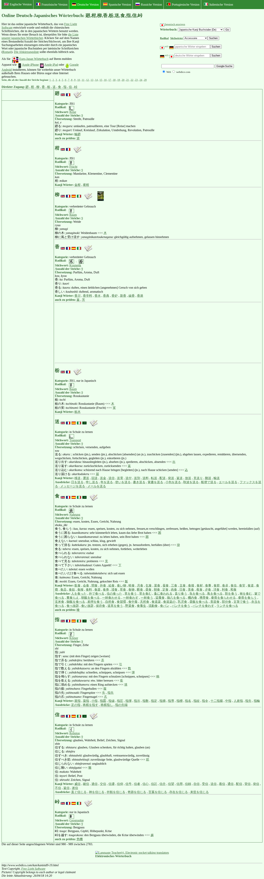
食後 (191, 585)
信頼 (188, 783)
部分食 (226, 601)
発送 (171, 478)
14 (96, 79)
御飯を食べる (75, 601)
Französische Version (54, 4)
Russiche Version (151, 4)
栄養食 (160, 597)
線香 (132, 295)
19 (118, 79)
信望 (171, 783)
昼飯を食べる (198, 601)
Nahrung (74, 514)
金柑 (77, 184)
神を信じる (96, 792)
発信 (256, 783)
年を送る (106, 482)
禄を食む (246, 593)
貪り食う (181, 593)
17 (109, 79)
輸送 (217, 478)
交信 (103, 783)
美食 (191, 589)
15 (101, 79)
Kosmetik (75, 265)
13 (92, 79)
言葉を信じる (157, 792)
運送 (86, 478)
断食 (140, 589)
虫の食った (114, 593)
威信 (77, 783)
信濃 (111, 783)
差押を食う (95, 601)
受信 (205, 783)
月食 (140, 585)
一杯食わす (130, 597)
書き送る (139, 482)
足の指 (75, 704)
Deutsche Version (88, 4)
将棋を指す (90, 704)
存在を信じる (178, 792)
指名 (188, 700)
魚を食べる (197, 593)
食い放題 (87, 605)
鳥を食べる (215, 593)
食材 (200, 585)
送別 (137, 478)
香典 (106, 295)
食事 (208, 585)
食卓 (225, 585)
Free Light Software (33, 868)
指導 (171, 700)
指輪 (257, 700)
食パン (164, 605)
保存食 (100, 605)
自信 (196, 783)
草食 (123, 589)
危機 (80, 839)
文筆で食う (241, 601)
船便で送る (208, 482)
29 (145, 79)
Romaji (7, 52)
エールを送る (228, 482)
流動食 (153, 605)
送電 (120, 478)
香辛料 (87, 295)
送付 (128, 478)
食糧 (80, 589)
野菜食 (130, 605)
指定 (154, 700)
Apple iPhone (30, 64)
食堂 (242, 585)
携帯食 (204, 597)
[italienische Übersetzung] (79, 194)
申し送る (92, 482)
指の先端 (121, 704)
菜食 (157, 585)
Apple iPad (51, 64)
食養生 (141, 605)
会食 (86, 585)
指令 (205, 700)
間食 (94, 585)
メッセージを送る (72, 486)
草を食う (130, 593)
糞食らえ (72, 597)
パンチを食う (181, 605)
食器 (97, 589)
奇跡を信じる (137, 792)
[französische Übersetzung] (68, 93)
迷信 (75, 788)
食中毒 (133, 601)
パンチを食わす (203, 605)
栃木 (77, 411)
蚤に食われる (163, 593)
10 (78, 79)
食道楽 (156, 601)
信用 (179, 783)
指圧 (120, 700)
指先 (110, 692)
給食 (111, 585)
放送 (188, 478)
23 (136, 79)
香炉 (115, 295)
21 (127, 79)
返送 (179, 478)
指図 (103, 700)
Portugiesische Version (185, 4)
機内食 (192, 597)
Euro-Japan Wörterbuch (34, 58)
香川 (77, 295)
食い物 (121, 585)
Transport (75, 440)
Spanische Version (120, 4)
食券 (106, 589)
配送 (162, 478)
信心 (145, 783)
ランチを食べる (227, 605)
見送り (198, 478)
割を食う (231, 593)
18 (114, 79)
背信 (247, 783)
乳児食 (182, 601)
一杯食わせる (111, 597)
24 (141, 79)
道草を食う (115, 605)
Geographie (76, 820)
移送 (77, 478)
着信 (222, 783)
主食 (183, 585)
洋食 (216, 589)
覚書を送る (155, 482)
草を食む (145, 593)
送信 (111, 478)
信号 (128, 783)
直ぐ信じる (79, 792)
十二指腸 (216, 700)
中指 (228, 700)
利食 (225, 589)
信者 (137, 783)
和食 (233, 589)
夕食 (208, 589)
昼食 (148, 589)
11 (83, 79)
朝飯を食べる (90, 597)
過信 (94, 783)
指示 (137, 700)
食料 (89, 589)
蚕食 (166, 585)
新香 (123, 295)
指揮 (128, 700)
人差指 (238, 700)
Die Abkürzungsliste (26, 52)
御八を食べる (176, 597)
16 (105, 79)
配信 (239, 783)
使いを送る (123, 482)
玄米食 (59, 601)
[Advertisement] (109, 50)
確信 (86, 783)
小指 (94, 700)
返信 (66, 788)
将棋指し (106, 704)
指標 (179, 700)
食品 (63, 589)
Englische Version (21, 4)
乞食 (149, 585)
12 (87, 79)
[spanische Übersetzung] (74, 194)
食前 (217, 585)
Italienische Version (221, 4)
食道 (251, 585)
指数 (145, 700)
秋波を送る (191, 482)
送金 (103, 478)
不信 (58, 788)
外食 (103, 585)
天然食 (144, 601)
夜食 (199, 589)
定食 (165, 589)
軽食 (132, 585)
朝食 (157, 589)
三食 (174, 585)
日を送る (77, 482)
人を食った (79, 593)
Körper (73, 638)
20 (123, 79)
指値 (111, 700)
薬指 (86, 700)
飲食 (77, 585)
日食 (182, 589)
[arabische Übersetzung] (84, 421)
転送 (154, 478)
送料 (145, 478)
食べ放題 (72, 605)
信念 (162, 783)
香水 (98, 295)
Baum (73, 214)
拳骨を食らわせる (223, 597)
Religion (74, 733)
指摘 (162, 700)
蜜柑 (86, 184)
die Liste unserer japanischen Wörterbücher (40, 36)
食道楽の (169, 601)
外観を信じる (116, 792)
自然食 (109, 601)
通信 (230, 783)
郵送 (208, 478)
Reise (72, 112)
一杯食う (147, 597)
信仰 (120, 783)
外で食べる (96, 593)
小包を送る (173, 482)
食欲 (72, 589)
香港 (140, 295)
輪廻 (77, 134)
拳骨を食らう (247, 597)
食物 (131, 589)
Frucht (73, 166)
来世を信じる (199, 792)
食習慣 (121, 601)
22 (132, 79)
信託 (154, 783)
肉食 (174, 589)
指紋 (196, 700)
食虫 (234, 585)
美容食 (215, 601)
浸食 (114, 589)
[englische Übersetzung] (63, 93)
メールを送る (96, 486)
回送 (94, 478)
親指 (77, 700)
